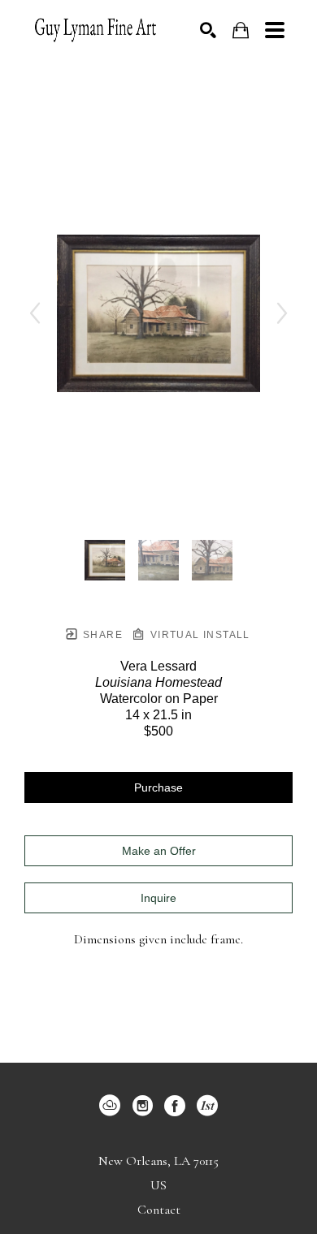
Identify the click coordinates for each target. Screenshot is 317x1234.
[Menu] (274, 30)
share (101, 635)
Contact (158, 1210)
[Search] (208, 30)
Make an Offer (159, 850)
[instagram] (142, 1105)
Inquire (158, 897)
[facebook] (174, 1105)
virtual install (198, 635)
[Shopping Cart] (240, 30)
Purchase (158, 787)
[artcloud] (109, 1105)
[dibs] (207, 1105)
